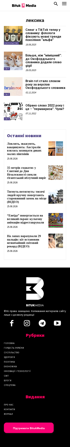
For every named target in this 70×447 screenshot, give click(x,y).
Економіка (10, 366)
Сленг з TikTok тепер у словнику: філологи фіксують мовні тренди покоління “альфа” (43, 35)
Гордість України (14, 348)
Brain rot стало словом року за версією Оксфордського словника (45, 84)
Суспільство (11, 43)
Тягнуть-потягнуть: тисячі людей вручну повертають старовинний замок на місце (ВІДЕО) (26, 197)
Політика (9, 361)
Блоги (7, 380)
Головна (9, 343)
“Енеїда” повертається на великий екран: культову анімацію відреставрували (25, 219)
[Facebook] (11, 324)
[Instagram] (26, 324)
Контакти (9, 409)
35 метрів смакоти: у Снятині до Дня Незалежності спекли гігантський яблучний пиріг (26, 173)
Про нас (9, 404)
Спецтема (10, 385)
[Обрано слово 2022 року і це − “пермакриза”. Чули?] (13, 111)
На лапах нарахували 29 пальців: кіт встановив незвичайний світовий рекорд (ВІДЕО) (24, 241)
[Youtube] (57, 324)
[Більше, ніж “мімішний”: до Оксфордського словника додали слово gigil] (13, 61)
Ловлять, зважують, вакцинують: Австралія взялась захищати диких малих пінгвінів (24, 149)
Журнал (8, 414)
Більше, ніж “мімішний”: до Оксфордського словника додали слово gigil (43, 61)
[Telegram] (42, 324)
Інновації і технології (17, 371)
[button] (55, 4)
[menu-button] (64, 5)
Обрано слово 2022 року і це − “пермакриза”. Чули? (44, 107)
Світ (7, 69)
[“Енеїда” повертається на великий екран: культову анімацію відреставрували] (55, 220)
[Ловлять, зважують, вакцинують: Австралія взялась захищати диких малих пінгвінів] (55, 148)
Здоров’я (9, 357)
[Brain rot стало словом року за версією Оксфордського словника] (13, 86)
